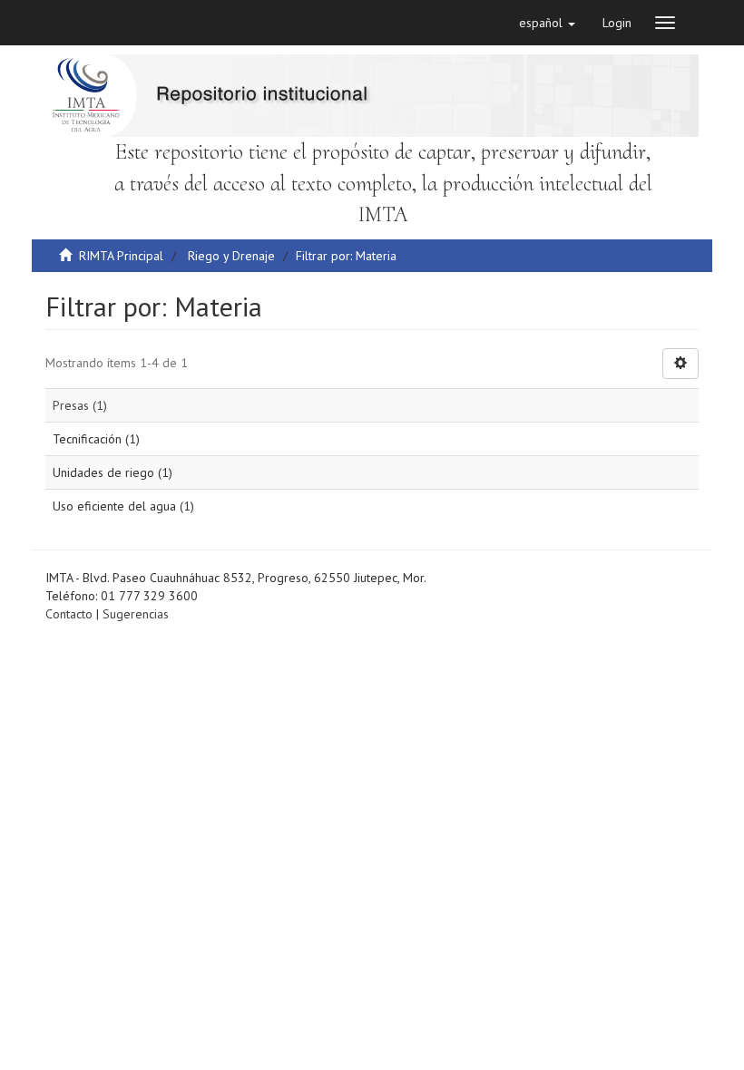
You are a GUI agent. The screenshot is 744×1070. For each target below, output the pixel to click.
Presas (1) (80, 405)
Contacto (69, 614)
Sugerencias (136, 614)
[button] (547, 22)
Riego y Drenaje (231, 256)
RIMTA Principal (121, 256)
